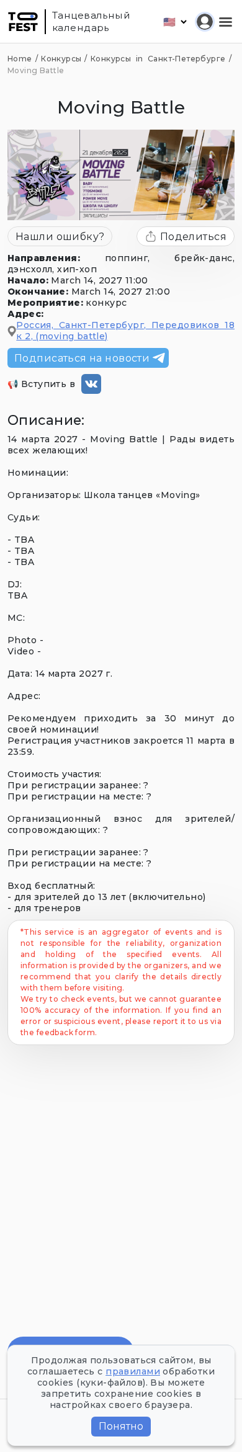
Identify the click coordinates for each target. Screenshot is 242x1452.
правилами (132, 1371)
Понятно (121, 1426)
